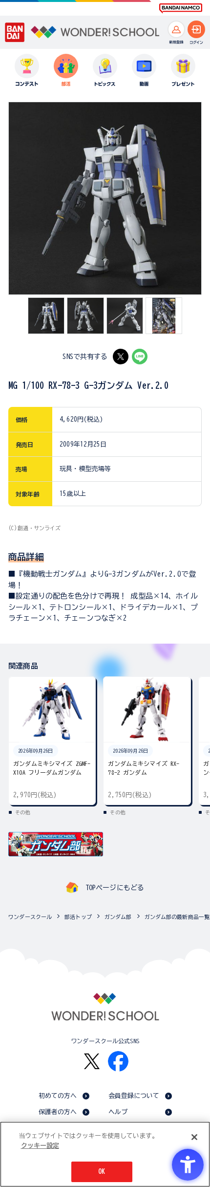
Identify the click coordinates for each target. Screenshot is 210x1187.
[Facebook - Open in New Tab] (118, 1061)
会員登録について (134, 1096)
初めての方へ (58, 1096)
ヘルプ (117, 1112)
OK (101, 1171)
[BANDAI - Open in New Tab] (15, 32)
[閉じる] (194, 1137)
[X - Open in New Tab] (120, 356)
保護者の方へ (58, 1112)
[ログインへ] (196, 29)
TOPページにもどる (114, 887)
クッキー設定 (40, 1145)
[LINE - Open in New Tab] (139, 356)
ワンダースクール (30, 916)
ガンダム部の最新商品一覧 (177, 916)
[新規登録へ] (176, 29)
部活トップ (78, 916)
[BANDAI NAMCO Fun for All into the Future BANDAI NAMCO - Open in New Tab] (180, 8)
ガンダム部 (118, 916)
